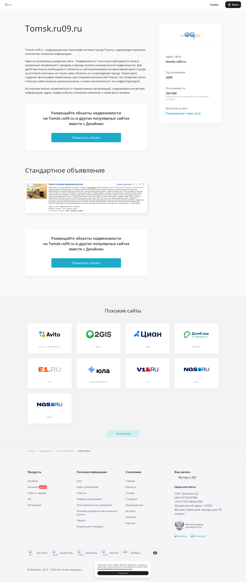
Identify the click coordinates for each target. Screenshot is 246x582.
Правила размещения (89, 499)
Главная (130, 481)
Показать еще (123, 433)
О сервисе (132, 499)
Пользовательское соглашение (94, 505)
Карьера (130, 523)
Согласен (123, 573)
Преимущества (134, 505)
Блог (79, 481)
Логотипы (131, 517)
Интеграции (34, 505)
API (29, 499)
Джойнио (33, 481)
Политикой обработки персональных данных (114, 569)
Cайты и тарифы (37, 493)
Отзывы (130, 493)
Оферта (81, 520)
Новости (81, 493)
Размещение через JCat (183, 113)
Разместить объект (86, 138)
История (130, 511)
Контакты (131, 487)
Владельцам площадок (90, 526)
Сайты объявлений (87, 487)
